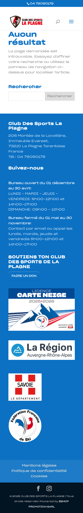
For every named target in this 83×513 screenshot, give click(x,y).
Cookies (39, 476)
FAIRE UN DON (24, 276)
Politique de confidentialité (39, 471)
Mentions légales (39, 465)
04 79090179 (31, 156)
